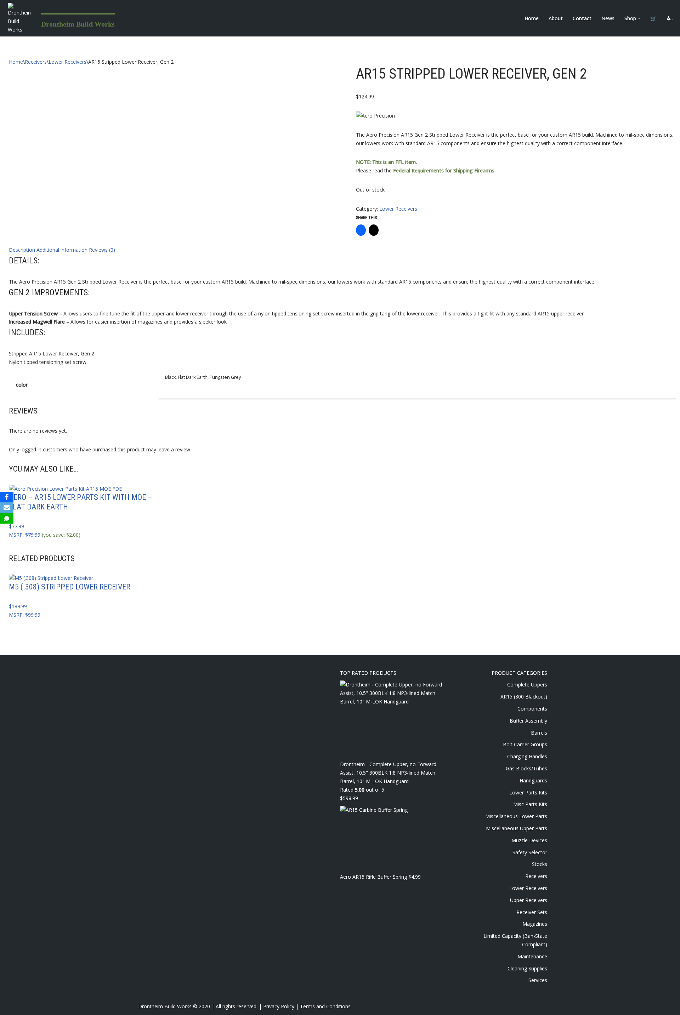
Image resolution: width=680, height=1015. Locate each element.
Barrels (539, 732)
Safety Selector (529, 852)
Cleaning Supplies (527, 968)
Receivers (36, 61)
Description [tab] (22, 249)
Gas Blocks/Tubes (526, 768)
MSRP (16, 534)
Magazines (534, 923)
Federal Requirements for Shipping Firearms (443, 170)
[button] (639, 18)
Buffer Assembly (528, 720)
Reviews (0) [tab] (102, 249)
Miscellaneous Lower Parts (516, 816)
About (556, 18)
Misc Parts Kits (530, 804)
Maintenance (532, 956)
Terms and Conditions (325, 1006)
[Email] (6, 507)
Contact (582, 18)
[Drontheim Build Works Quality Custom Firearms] (19, 18)
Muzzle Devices (529, 840)
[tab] (343, 260)
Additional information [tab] (61, 249)
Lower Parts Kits (528, 792)
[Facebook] (6, 497)
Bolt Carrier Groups (525, 744)
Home (532, 18)
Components (532, 708)
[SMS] (6, 518)
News (607, 18)
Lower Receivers (67, 61)
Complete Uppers (527, 684)
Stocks (539, 864)
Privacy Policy (278, 1006)
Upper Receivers (528, 900)
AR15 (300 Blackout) (523, 696)
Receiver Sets (531, 912)
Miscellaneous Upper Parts (516, 828)
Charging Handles (527, 756)
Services (537, 980)
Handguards (533, 780)
